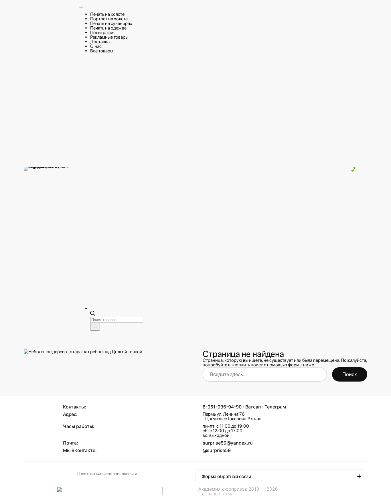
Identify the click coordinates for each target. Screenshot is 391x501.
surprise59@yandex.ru (228, 443)
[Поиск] (95, 327)
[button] (281, 476)
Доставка (100, 41)
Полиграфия (103, 32)
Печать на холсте (107, 14)
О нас (96, 46)
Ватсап (253, 407)
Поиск (349, 374)
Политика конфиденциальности (107, 473)
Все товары (101, 51)
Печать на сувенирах (111, 23)
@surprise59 (217, 450)
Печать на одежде (108, 28)
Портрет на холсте (109, 18)
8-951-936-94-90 (222, 407)
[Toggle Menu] (81, 6)
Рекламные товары (109, 37)
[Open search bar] (92, 314)
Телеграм (275, 407)
